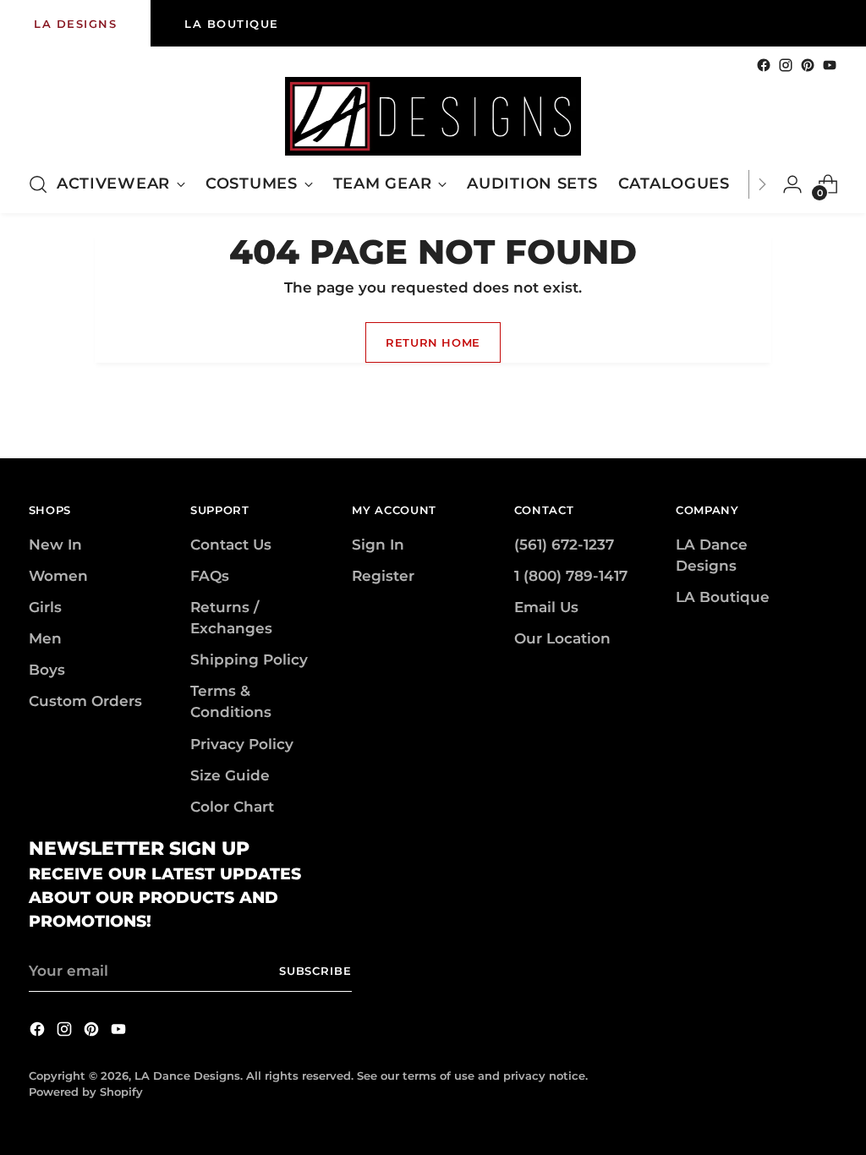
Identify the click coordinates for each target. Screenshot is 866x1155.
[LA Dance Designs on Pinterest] (807, 65)
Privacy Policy (241, 744)
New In (55, 544)
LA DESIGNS (75, 23)
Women (58, 575)
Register (383, 575)
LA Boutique (723, 596)
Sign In (378, 544)
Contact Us (230, 544)
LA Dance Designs (187, 1075)
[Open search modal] (38, 184)
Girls (45, 607)
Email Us (546, 607)
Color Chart (232, 806)
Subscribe (316, 970)
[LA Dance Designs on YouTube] (829, 65)
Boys (47, 669)
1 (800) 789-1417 (571, 575)
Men (45, 638)
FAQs (209, 575)
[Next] (762, 184)
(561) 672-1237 (564, 544)
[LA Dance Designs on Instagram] (785, 65)
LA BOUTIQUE (231, 23)
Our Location (562, 638)
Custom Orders (85, 700)
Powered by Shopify (86, 1091)
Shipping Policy (249, 659)
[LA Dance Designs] (433, 116)
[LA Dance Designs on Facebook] (763, 65)
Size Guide (230, 775)
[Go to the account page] (792, 184)
